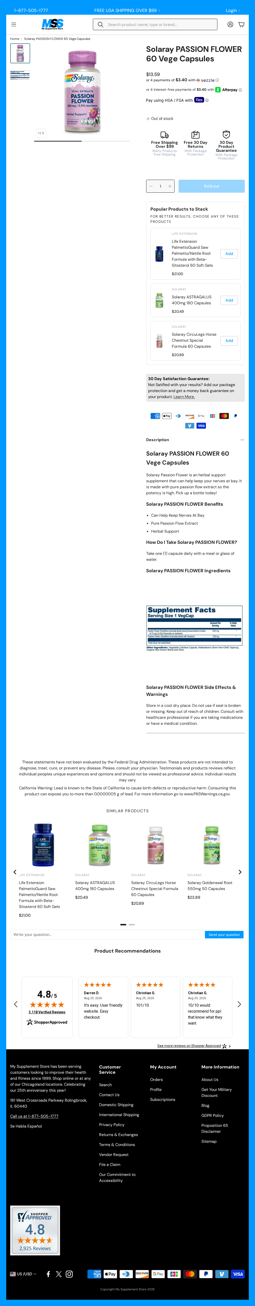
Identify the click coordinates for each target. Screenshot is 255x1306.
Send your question (224, 934)
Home (14, 39)
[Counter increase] (169, 186)
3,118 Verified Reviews (47, 1012)
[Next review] (239, 1004)
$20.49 (178, 311)
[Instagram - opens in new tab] (69, 1274)
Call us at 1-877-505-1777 (34, 1116)
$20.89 (178, 354)
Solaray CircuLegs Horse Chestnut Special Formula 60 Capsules (194, 340)
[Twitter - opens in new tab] (59, 1274)
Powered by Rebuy (195, 361)
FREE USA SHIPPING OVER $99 (125, 10)
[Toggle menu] (13, 24)
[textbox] (108, 934)
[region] (195, 294)
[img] (47, 1004)
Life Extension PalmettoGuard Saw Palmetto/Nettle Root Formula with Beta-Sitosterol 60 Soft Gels (192, 253)
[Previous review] (15, 1004)
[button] (155, 24)
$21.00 (177, 273)
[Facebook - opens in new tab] (48, 1274)
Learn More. (184, 396)
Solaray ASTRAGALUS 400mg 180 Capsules (191, 300)
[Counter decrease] (150, 186)
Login (231, 10)
